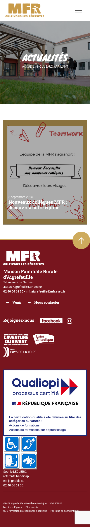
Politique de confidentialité (65, 511)
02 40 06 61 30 (13, 291)
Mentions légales (12, 507)
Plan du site (32, 507)
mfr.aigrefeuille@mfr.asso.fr (45, 291)
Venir (17, 302)
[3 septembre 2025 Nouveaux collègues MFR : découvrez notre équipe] (45, 172)
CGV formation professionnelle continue (25, 511)
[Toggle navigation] (78, 10)
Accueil (28, 66)
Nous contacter (46, 302)
